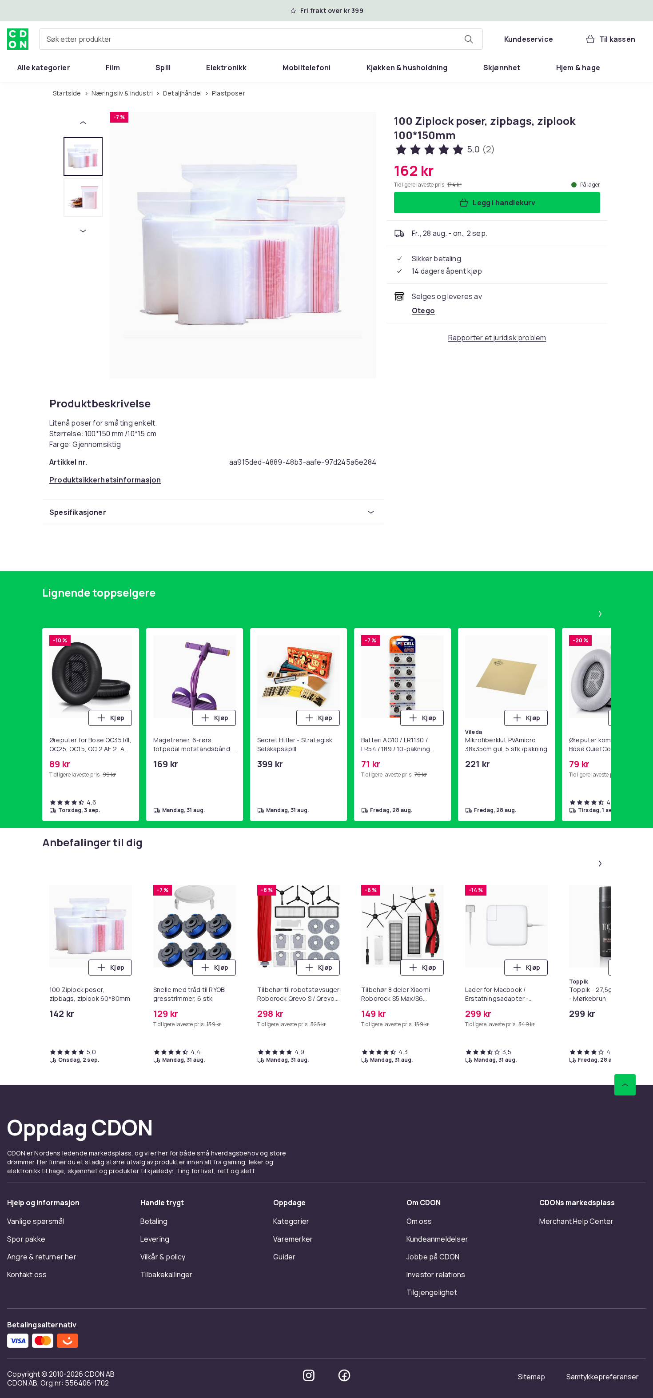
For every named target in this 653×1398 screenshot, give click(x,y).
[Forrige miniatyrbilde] (83, 122)
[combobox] (261, 39)
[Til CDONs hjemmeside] (17, 39)
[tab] (83, 156)
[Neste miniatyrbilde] (83, 231)
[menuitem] (44, 67)
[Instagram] (309, 1375)
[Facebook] (344, 1375)
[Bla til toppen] (625, 1084)
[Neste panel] (600, 614)
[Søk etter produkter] (468, 39)
